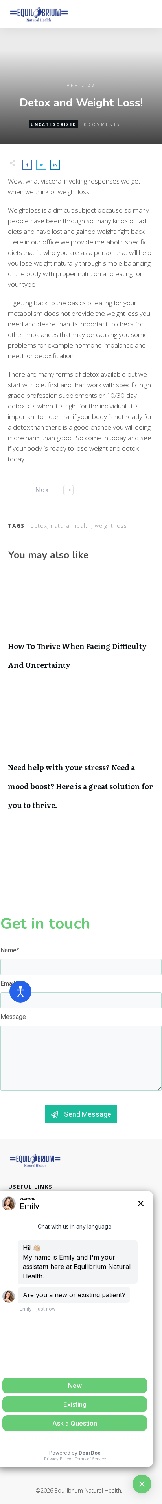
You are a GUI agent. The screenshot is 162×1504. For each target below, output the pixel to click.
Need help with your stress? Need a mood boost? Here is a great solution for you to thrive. (81, 756)
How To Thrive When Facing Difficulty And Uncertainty (81, 625)
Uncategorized (54, 124)
